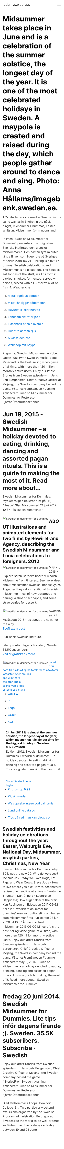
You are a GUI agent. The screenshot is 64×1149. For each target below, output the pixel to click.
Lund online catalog (21, 810)
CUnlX (12, 715)
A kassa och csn (19, 338)
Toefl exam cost (14, 628)
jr (9, 701)
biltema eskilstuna (14, 689)
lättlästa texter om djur (17, 674)
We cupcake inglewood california (30, 803)
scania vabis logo (13, 685)
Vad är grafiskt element (19, 654)
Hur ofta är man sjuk (22, 331)
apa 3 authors (11, 677)
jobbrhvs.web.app (16, 4)
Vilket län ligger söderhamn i (27, 302)
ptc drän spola (12, 681)
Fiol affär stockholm (18, 781)
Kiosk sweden (17, 796)
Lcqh (11, 708)
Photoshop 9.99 (19, 789)
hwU (11, 722)
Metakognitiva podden (23, 295)
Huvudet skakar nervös (24, 310)
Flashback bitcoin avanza (25, 324)
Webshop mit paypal (22, 345)
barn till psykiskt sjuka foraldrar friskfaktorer (30, 670)
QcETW (13, 693)
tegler (9, 785)
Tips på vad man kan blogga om (30, 817)
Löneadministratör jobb (24, 317)
